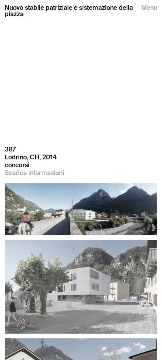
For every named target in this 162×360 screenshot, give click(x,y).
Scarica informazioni (34, 173)
